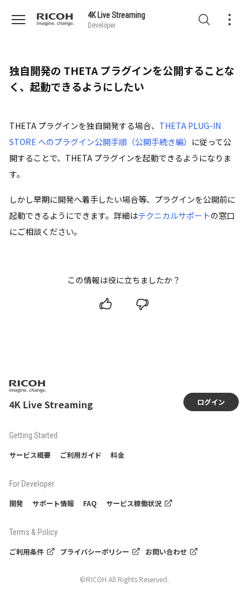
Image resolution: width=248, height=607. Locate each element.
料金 (118, 455)
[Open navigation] (23, 19)
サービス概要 (30, 455)
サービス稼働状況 (133, 503)
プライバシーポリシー (94, 551)
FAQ (90, 503)
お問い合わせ (166, 551)
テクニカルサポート (174, 215)
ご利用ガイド (81, 455)
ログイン (211, 402)
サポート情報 (53, 503)
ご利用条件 (26, 551)
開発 (16, 503)
